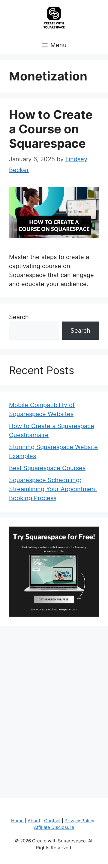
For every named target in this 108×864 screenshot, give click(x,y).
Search (19, 317)
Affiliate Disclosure (54, 827)
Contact (52, 820)
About (34, 820)
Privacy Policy (79, 820)
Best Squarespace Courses (47, 468)
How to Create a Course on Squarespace (51, 129)
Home (17, 820)
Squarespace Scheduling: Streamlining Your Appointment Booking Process (53, 489)
